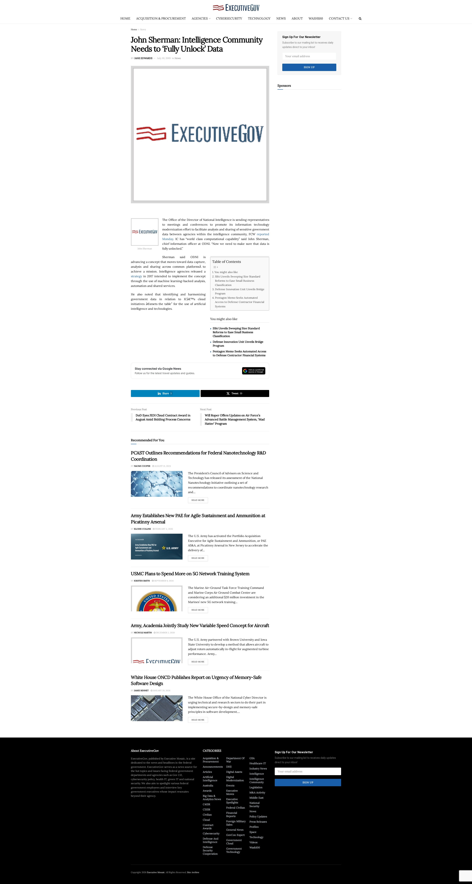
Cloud (206, 819)
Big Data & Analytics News (212, 797)
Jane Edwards (143, 58)
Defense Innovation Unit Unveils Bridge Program (239, 291)
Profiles (253, 826)
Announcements (213, 766)
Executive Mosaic (156, 872)
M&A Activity (257, 792)
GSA (252, 758)
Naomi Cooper (142, 466)
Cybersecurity (229, 18)
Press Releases (258, 821)
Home (125, 18)
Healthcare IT (257, 763)
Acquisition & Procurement (161, 18)
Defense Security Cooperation (210, 850)
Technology (259, 18)
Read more (200, 499)
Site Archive (193, 872)
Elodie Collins (142, 529)
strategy (136, 276)
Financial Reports (231, 814)
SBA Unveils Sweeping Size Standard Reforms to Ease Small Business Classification (237, 281)
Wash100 (316, 18)
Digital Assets (234, 772)
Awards (207, 790)
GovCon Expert (235, 835)
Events (230, 785)
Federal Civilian (235, 807)
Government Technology (234, 850)
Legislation (256, 787)
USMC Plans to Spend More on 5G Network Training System (190, 573)
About (297, 18)
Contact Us (339, 18)
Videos (253, 842)
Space (252, 832)
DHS (229, 766)
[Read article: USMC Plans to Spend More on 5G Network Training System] (157, 598)
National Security (254, 804)
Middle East (256, 797)
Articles (207, 772)
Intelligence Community (256, 780)
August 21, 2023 (162, 466)
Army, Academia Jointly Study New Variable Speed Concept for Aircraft (200, 625)
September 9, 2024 (163, 580)
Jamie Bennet (141, 690)
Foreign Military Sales (236, 823)
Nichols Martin (143, 632)
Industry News (258, 768)
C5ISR (206, 809)
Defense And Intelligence (210, 840)
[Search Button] (360, 18)
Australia (208, 785)
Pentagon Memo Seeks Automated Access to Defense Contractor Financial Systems (239, 302)
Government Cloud (234, 841)
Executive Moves (232, 792)
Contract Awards (208, 826)
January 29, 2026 (161, 690)
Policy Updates (258, 816)
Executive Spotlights (232, 800)
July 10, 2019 (164, 58)
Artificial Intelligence (210, 778)
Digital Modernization (235, 778)
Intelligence (256, 773)
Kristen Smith (142, 580)
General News (234, 829)
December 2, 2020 (165, 632)
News (281, 18)
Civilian (207, 814)
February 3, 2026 (164, 529)
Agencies (200, 18)
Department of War (235, 760)
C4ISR (206, 804)
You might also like (226, 272)
